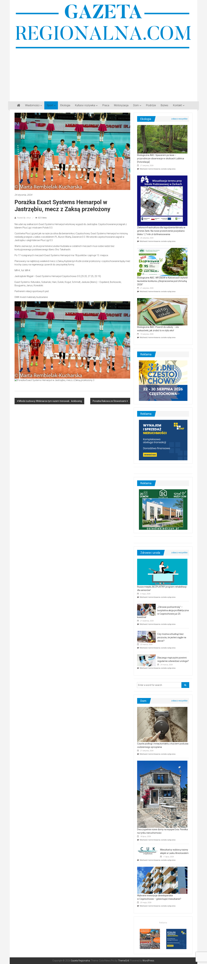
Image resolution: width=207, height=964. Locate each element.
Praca (105, 105)
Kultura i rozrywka (85, 105)
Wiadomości (32, 105)
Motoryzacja (121, 105)
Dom (136, 105)
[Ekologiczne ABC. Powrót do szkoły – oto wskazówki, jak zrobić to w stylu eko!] (162, 311)
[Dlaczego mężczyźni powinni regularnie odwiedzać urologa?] (146, 660)
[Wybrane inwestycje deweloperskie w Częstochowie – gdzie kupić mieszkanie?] (162, 880)
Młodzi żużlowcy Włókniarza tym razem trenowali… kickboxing (50, 401)
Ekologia (65, 105)
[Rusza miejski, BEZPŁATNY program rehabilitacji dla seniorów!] (162, 571)
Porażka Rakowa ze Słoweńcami (109, 401)
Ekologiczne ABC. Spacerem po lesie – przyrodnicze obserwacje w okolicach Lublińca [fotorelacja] (160, 158)
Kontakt (177, 105)
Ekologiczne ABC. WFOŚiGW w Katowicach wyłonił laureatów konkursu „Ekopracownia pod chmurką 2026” (162, 281)
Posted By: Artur (24, 218)
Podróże (151, 105)
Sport (50, 105)
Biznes (164, 105)
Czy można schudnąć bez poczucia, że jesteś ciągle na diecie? (171, 637)
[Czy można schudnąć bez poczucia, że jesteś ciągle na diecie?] (146, 636)
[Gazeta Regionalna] (19, 105)
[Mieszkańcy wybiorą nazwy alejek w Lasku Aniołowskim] (147, 850)
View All (179, 119)
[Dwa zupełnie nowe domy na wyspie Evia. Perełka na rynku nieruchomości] (162, 794)
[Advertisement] (103, 73)
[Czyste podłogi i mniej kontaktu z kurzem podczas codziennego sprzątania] (162, 724)
